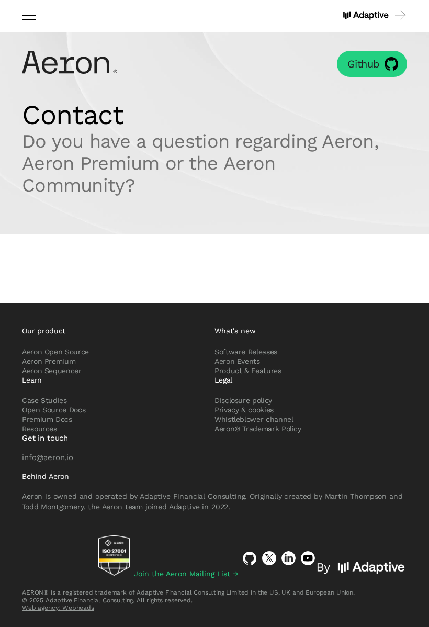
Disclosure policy (243, 400)
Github (363, 63)
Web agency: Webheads (58, 607)
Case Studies (44, 400)
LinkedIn (288, 558)
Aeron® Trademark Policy (257, 428)
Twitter (269, 558)
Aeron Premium (48, 361)
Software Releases (245, 351)
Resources (39, 428)
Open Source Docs (53, 410)
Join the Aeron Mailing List (186, 573)
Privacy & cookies (244, 410)
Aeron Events (237, 361)
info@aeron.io (47, 457)
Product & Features (247, 370)
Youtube (308, 558)
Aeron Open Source (55, 351)
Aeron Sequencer (52, 370)
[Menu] (29, 16)
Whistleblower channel (253, 419)
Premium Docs (47, 419)
